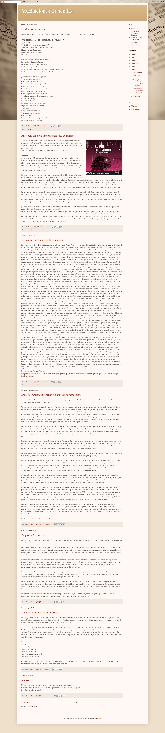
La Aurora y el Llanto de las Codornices (43, 240)
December (136, 72)
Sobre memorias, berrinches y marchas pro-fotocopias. (51, 395)
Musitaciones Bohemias (47, 10)
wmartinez (136, 109)
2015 (133, 63)
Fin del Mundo (35, 230)
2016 (133, 60)
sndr (86, 718)
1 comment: (46, 669)
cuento (29, 230)
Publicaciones (135, 45)
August (135, 96)
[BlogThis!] (54, 126)
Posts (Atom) (34, 706)
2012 (133, 69)
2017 (133, 57)
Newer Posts (26, 702)
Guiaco (135, 106)
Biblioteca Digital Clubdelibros (136, 39)
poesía (29, 129)
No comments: (45, 227)
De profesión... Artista (33, 535)
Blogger (98, 718)
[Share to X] (56, 126)
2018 (133, 54)
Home (76, 702)
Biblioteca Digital (27, 376)
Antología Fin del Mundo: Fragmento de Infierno (48, 135)
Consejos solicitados (67, 617)
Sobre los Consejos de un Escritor (39, 612)
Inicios (25, 680)
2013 (133, 66)
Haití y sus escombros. (33, 29)
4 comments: (44, 126)
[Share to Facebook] (58, 126)
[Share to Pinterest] (60, 126)
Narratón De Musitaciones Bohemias (135, 33)
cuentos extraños (36, 385)
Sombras (134, 42)
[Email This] (52, 126)
